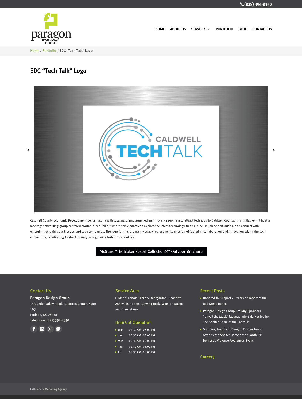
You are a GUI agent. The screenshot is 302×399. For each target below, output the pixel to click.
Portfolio (224, 29)
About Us (178, 29)
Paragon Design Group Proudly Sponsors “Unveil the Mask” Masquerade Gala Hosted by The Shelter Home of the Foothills (236, 317)
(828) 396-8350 (258, 4)
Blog (243, 29)
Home (160, 29)
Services (198, 29)
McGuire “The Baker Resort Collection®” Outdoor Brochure (151, 251)
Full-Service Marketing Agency (48, 389)
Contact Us (262, 29)
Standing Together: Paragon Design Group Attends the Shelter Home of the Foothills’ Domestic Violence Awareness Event (233, 335)
